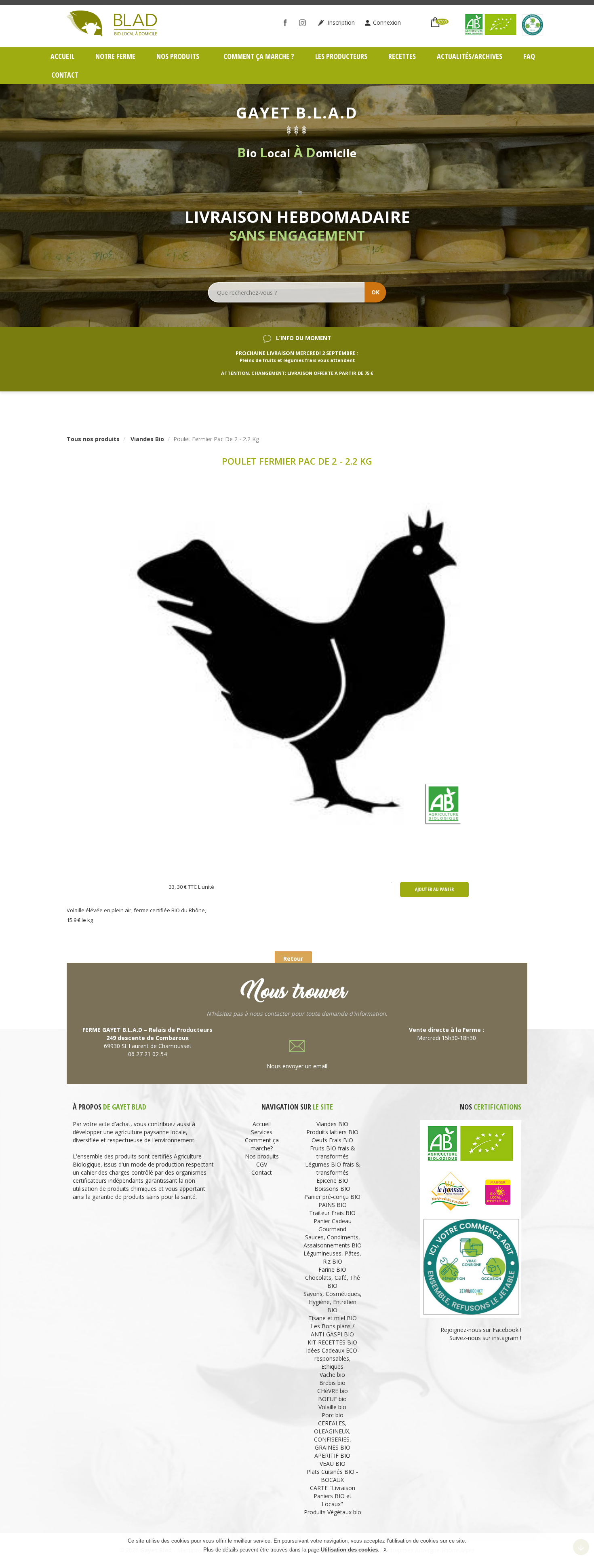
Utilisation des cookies (349, 1550)
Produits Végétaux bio (332, 1512)
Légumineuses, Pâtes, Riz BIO (332, 1257)
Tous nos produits (93, 439)
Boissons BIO (332, 1188)
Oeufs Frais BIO (332, 1140)
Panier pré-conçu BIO (332, 1197)
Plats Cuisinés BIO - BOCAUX (332, 1476)
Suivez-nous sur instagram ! (485, 1338)
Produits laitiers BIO (332, 1132)
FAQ (529, 56)
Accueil (62, 56)
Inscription (340, 22)
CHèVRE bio (332, 1391)
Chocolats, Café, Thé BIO (332, 1281)
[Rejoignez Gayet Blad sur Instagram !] (304, 22)
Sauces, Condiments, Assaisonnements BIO (332, 1241)
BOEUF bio (332, 1399)
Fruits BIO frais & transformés (332, 1152)
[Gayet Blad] (112, 22)
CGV (261, 1164)
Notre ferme (115, 56)
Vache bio (332, 1374)
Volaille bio (332, 1407)
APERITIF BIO (332, 1455)
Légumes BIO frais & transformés (332, 1168)
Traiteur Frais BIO (332, 1213)
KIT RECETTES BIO (332, 1342)
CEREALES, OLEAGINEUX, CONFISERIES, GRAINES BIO (332, 1435)
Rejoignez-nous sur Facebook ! (480, 1330)
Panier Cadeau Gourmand (333, 1225)
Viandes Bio (147, 439)
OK (375, 292)
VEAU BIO (332, 1463)
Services (261, 1132)
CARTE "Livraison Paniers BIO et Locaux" (332, 1496)
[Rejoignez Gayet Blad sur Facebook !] (287, 22)
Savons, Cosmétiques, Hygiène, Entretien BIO (332, 1302)
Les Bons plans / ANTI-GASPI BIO (332, 1330)
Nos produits (178, 56)
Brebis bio (332, 1383)
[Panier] (435, 19)
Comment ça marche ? (258, 56)
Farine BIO (332, 1269)
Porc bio (332, 1415)
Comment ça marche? (262, 1144)
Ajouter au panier (434, 889)
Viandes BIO (332, 1124)
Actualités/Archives (469, 56)
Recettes (402, 56)
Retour (293, 958)
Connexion (387, 22)
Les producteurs (341, 56)
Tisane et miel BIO (332, 1318)
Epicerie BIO (332, 1180)
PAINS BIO (332, 1205)
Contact (64, 75)
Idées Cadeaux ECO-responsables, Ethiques (332, 1358)
